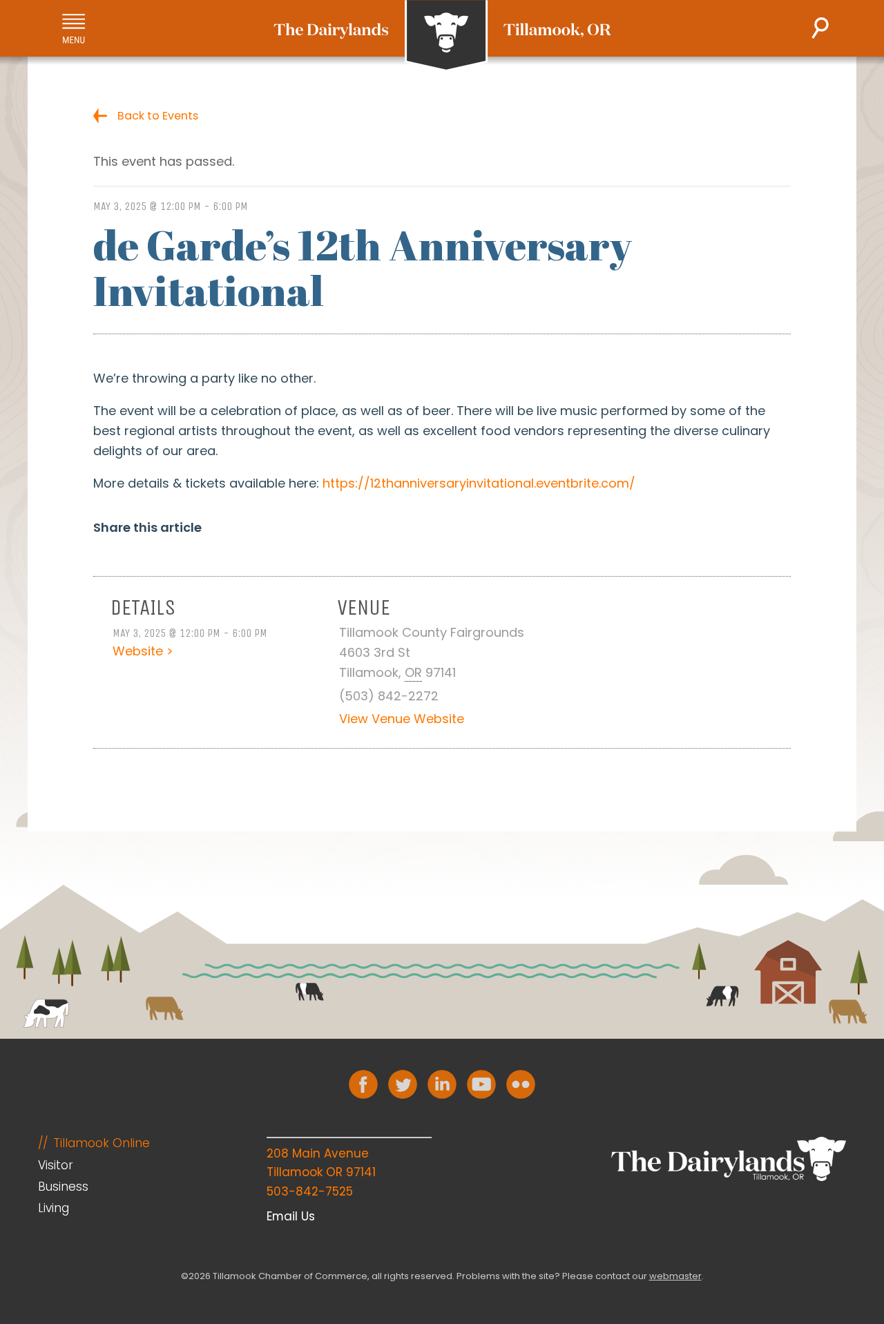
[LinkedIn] (442, 1084)
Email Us (291, 1216)
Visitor (55, 1165)
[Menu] (73, 29)
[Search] (820, 28)
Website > (143, 651)
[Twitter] (402, 1084)
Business (63, 1186)
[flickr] (520, 1084)
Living (53, 1208)
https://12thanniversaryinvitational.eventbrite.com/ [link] (479, 483)
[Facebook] (363, 1084)
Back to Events (157, 116)
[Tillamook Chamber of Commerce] (442, 36)
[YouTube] (481, 1084)
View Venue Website (401, 718)
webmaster (675, 1276)
